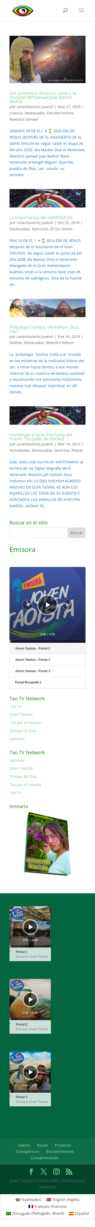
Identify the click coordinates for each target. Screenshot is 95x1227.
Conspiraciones (45, 1157)
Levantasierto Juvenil (35, 106)
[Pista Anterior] (27, 605)
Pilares (77, 450)
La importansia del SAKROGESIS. (41, 217)
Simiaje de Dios (23, 730)
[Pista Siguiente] (67, 605)
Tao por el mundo (25, 722)
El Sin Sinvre (62, 228)
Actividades (20, 450)
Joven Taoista (21, 714)
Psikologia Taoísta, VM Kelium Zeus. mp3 (45, 329)
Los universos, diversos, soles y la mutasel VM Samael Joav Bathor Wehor (43, 97)
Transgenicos (27, 1151)
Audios (16, 342)
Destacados (35, 112)
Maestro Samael (24, 119)
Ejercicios (40, 228)
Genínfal (17, 738)
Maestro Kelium (60, 342)
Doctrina (61, 450)
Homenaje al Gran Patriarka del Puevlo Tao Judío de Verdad (41, 437)
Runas (42, 1145)
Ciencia (16, 112)
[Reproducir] (48, 604)
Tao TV (15, 706)
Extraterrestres (60, 112)
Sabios (24, 1145)
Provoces (63, 1145)
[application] (48, 605)
